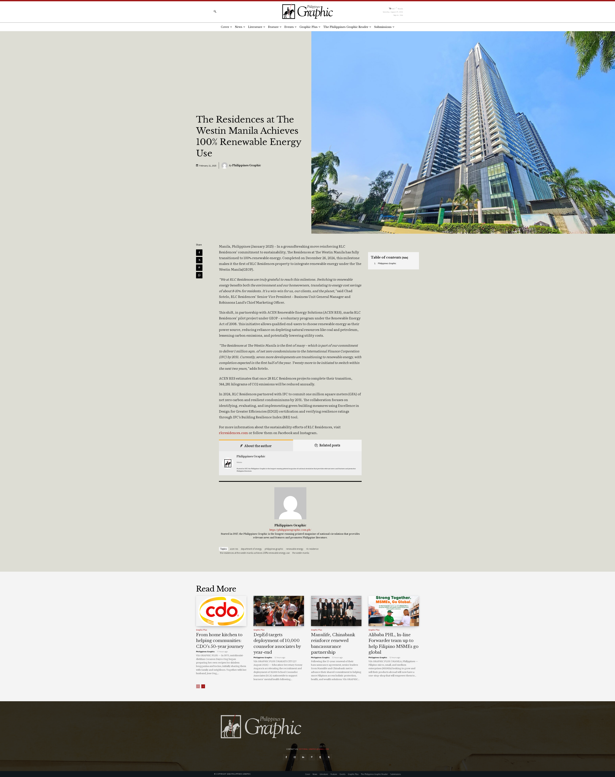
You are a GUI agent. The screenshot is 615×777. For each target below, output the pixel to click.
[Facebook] (199, 252)
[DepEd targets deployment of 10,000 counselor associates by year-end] (279, 611)
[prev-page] (198, 686)
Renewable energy (294, 548)
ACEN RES (234, 548)
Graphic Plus (201, 630)
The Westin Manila (300, 552)
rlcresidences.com (233, 432)
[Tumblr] (320, 757)
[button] (215, 11)
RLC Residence (312, 548)
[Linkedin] (303, 757)
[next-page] (203, 686)
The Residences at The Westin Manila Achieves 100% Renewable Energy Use (255, 552)
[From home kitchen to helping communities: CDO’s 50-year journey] (221, 611)
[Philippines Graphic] (307, 11)
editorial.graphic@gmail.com (314, 749)
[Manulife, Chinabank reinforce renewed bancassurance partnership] (336, 611)
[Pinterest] (199, 267)
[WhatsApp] (199, 275)
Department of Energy (251, 548)
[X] (199, 260)
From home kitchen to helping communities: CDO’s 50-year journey (220, 640)
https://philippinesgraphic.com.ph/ (290, 530)
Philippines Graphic (246, 165)
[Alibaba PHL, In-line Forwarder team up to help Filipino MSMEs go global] (394, 611)
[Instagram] (295, 757)
